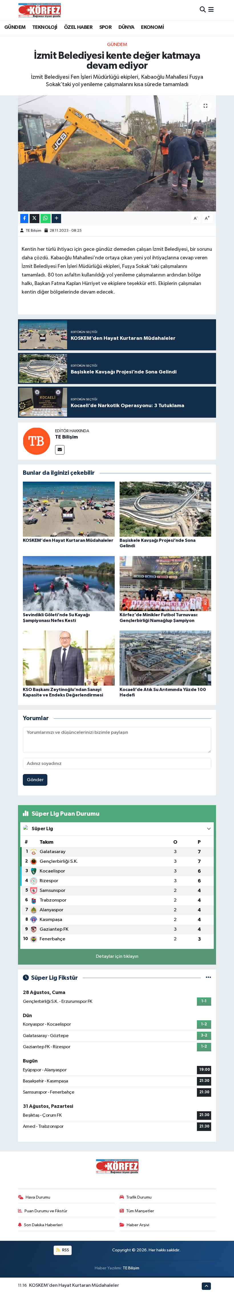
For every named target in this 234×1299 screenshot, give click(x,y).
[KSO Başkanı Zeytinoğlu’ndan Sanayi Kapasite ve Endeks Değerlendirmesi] (69, 658)
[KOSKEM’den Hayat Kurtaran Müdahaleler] (69, 509)
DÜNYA (126, 27)
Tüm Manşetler (140, 1211)
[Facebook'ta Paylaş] (24, 218)
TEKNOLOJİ (44, 27)
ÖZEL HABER (78, 27)
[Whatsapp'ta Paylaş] (46, 218)
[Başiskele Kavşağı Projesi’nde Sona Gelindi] (165, 509)
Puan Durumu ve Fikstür (46, 1211)
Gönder (35, 779)
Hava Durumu (38, 1197)
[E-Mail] (59, 449)
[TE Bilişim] (36, 441)
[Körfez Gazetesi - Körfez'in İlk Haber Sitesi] (39, 10)
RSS (65, 1250)
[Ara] (203, 10)
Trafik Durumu (139, 1197)
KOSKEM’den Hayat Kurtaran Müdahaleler (68, 540)
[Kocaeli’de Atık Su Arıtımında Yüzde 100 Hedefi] (165, 658)
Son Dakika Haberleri (43, 1225)
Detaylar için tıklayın (117, 956)
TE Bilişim (33, 231)
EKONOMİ (152, 27)
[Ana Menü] (211, 10)
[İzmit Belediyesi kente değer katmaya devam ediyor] (117, 153)
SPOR (105, 27)
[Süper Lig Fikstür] (208, 977)
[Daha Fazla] (56, 218)
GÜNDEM (14, 27)
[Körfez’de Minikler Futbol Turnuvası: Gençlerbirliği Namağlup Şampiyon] (165, 583)
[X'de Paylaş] (34, 218)
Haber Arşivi (138, 1225)
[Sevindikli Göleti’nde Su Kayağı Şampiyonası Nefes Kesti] (69, 583)
